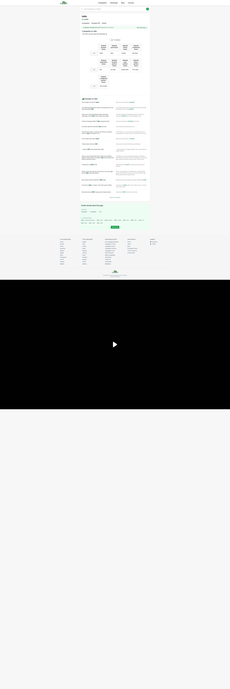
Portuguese (63, 257)
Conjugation (102, 3)
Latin (83, 244)
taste (84, 223)
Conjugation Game (132, 248)
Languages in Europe (110, 248)
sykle (108, 220)
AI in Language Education (111, 242)
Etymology (114, 3)
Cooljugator (84, 211)
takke (117, 220)
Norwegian (93, 211)
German (62, 261)
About (129, 244)
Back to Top (115, 227)
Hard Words (108, 257)
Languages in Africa (110, 244)
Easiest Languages (110, 255)
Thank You (108, 259)
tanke (134, 220)
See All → (62, 264)
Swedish (84, 257)
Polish (84, 261)
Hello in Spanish (109, 252)
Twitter (154, 244)
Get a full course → (142, 27)
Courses (131, 3)
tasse (141, 220)
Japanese (62, 248)
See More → (108, 264)
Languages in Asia (110, 250)
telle (92, 223)
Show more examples (115, 197)
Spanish (62, 250)
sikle (100, 220)
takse (126, 220)
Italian (84, 248)
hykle (88, 220)
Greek (61, 242)
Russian (62, 244)
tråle (100, 223)
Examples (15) (95, 23)
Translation (117, 40)
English (62, 252)
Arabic (62, 246)
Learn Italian (108, 261)
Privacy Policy (131, 252)
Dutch (61, 255)
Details (104, 23)
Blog (122, 3)
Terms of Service (132, 250)
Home (129, 242)
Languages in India (110, 246)
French (62, 259)
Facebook (154, 242)
